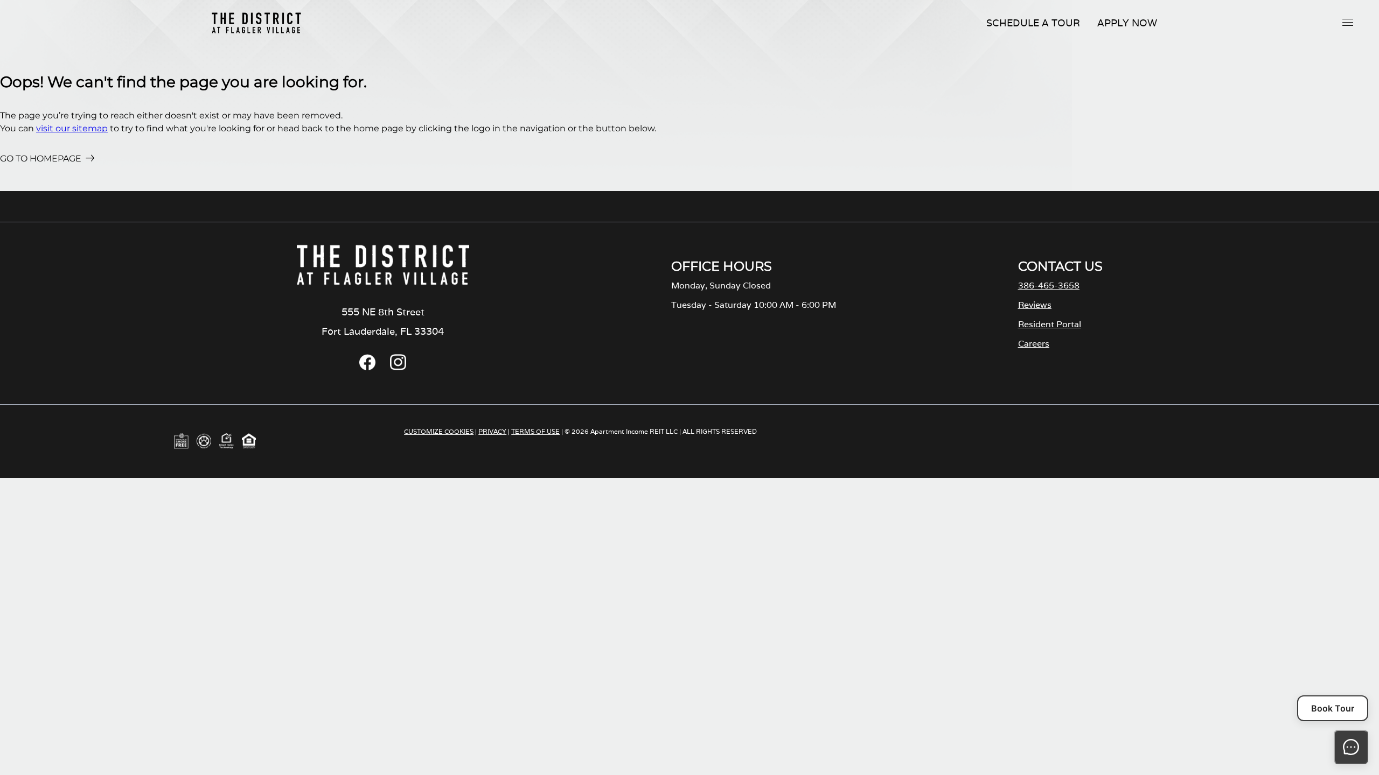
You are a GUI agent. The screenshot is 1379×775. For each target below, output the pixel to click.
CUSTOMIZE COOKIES (438, 431)
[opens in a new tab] (367, 367)
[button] (1347, 22)
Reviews (1034, 305)
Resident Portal (1049, 324)
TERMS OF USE (535, 431)
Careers (1033, 343)
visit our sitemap (72, 128)
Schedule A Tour (1033, 23)
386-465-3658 (1048, 285)
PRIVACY (492, 431)
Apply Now (1127, 23)
